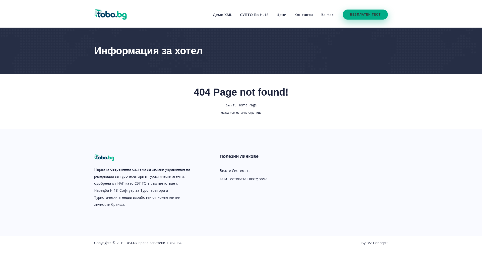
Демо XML (222, 14)
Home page (241, 105)
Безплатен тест (365, 14)
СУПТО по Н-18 (254, 14)
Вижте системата (235, 170)
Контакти (303, 14)
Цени (281, 14)
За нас (327, 14)
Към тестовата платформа (243, 178)
